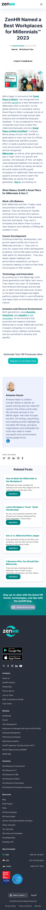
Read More (13, 494)
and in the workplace (19, 315)
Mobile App (6, 754)
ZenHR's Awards (8, 682)
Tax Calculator (7, 829)
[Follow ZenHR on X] (3, 666)
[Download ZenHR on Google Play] (23, 650)
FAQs (4, 808)
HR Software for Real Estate (13, 783)
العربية (34, 895)
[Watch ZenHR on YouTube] (20, 666)
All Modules (6, 716)
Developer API (7, 842)
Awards (14, 49)
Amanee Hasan (18, 46)
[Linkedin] (8, 441)
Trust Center (7, 704)
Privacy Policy (10, 906)
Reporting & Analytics (10, 741)
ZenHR (15, 102)
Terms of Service (25, 906)
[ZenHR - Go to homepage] (23, 631)
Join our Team (7, 695)
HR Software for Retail (10, 779)
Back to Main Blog (23, 61)
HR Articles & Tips (26, 49)
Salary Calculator (8, 825)
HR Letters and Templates (12, 833)
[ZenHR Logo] (8, 4)
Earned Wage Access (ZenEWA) (14, 750)
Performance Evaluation (11, 737)
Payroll (5, 720)
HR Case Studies (8, 816)
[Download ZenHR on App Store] (23, 658)
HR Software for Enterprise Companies (17, 787)
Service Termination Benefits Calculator (17, 821)
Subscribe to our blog (25, 607)
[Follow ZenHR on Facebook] (8, 666)
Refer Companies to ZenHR (12, 699)
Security (38, 906)
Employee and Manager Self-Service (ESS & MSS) (21, 728)
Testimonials (7, 687)
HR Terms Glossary (9, 812)
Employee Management (11, 733)
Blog (4, 799)
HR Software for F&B (10, 775)
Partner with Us (8, 691)
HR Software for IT (9, 770)
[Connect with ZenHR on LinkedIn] (16, 666)
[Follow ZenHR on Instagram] (12, 666)
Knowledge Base (8, 838)
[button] (41, 4)
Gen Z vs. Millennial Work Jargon (22, 535)
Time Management (9, 724)
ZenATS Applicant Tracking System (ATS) (18, 745)
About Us (5, 678)
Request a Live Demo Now (23, 361)
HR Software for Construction (13, 766)
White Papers (7, 804)
